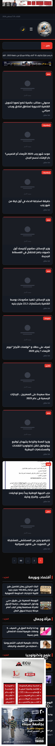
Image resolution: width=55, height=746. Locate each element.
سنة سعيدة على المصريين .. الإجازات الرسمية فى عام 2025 (30, 396)
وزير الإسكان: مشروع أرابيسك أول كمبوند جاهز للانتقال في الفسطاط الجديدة (31, 252)
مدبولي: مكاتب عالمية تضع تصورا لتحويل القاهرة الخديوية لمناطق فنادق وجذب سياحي (27, 106)
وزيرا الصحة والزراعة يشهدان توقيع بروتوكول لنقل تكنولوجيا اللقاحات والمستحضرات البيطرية (31, 445)
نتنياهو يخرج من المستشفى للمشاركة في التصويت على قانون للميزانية (28, 542)
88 (21, 560)
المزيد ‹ (5, 577)
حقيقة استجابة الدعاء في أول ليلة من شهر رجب (29, 203)
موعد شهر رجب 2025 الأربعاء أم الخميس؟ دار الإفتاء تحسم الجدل (27, 155)
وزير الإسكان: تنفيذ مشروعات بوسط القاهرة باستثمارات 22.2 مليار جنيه (30, 301)
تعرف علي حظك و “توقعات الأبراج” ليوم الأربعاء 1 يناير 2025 (28, 349)
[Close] (46, 657)
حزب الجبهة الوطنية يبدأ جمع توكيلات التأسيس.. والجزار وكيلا (29, 495)
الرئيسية (50, 720)
